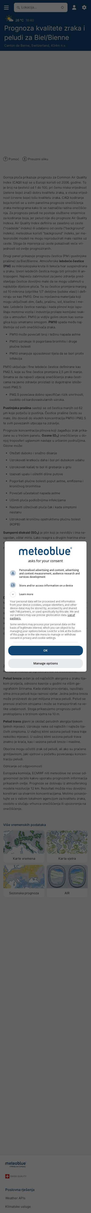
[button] (45, 594)
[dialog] (46, 606)
